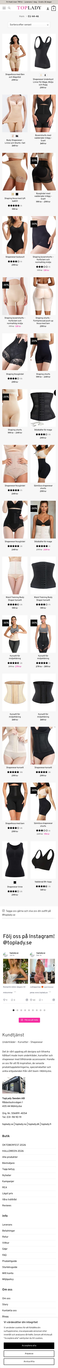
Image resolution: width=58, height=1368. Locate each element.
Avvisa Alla (29, 1361)
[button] (4, 8)
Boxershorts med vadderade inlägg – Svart (43, 138)
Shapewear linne (15, 887)
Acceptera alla (29, 1345)
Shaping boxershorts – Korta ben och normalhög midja (43, 260)
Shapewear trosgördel (15, 486)
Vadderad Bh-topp (43, 882)
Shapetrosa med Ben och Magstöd (15, 75)
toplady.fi (46, 1124)
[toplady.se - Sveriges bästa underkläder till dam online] (29, 8)
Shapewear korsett (15, 767)
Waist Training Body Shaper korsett (15, 598)
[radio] (41, 75)
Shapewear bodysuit (15, 257)
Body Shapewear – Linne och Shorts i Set (15, 141)
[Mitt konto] (47, 8)
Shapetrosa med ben (14, 823)
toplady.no (20, 1124)
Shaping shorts (43, 374)
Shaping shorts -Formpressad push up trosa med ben (43, 321)
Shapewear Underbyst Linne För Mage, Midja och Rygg (43, 82)
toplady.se (7, 1124)
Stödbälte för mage (43, 430)
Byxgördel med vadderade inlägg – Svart (43, 196)
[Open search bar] (9, 8)
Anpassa (29, 1353)
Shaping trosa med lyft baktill (14, 199)
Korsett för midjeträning (15, 657)
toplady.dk (33, 1124)
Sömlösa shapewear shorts (43, 487)
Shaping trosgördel (15, 374)
